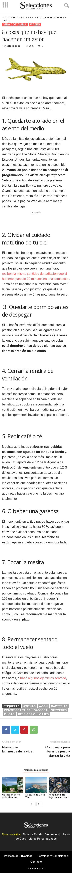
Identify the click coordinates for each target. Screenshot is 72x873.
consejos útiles (17, 710)
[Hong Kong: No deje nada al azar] (59, 785)
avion (43, 706)
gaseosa (40, 710)
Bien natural (52, 834)
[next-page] (39, 804)
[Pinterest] (24, 730)
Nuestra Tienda (32, 834)
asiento (29, 706)
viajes (44, 714)
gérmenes (59, 710)
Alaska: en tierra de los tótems (11, 796)
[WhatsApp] (34, 730)
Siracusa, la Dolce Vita (35, 796)
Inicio (4, 17)
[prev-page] (33, 804)
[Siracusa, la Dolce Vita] (36, 785)
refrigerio (26, 714)
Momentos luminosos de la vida (17, 749)
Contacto (36, 861)
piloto (9, 714)
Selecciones (13, 45)
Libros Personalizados (43, 838)
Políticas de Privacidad (18, 855)
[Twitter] (15, 730)
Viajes (30, 17)
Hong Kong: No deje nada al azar (58, 796)
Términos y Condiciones (52, 855)
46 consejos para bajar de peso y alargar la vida (57, 751)
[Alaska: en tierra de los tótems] (12, 785)
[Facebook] (6, 730)
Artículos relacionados (36, 769)
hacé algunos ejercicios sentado (43, 678)
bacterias (59, 706)
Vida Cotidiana (17, 17)
